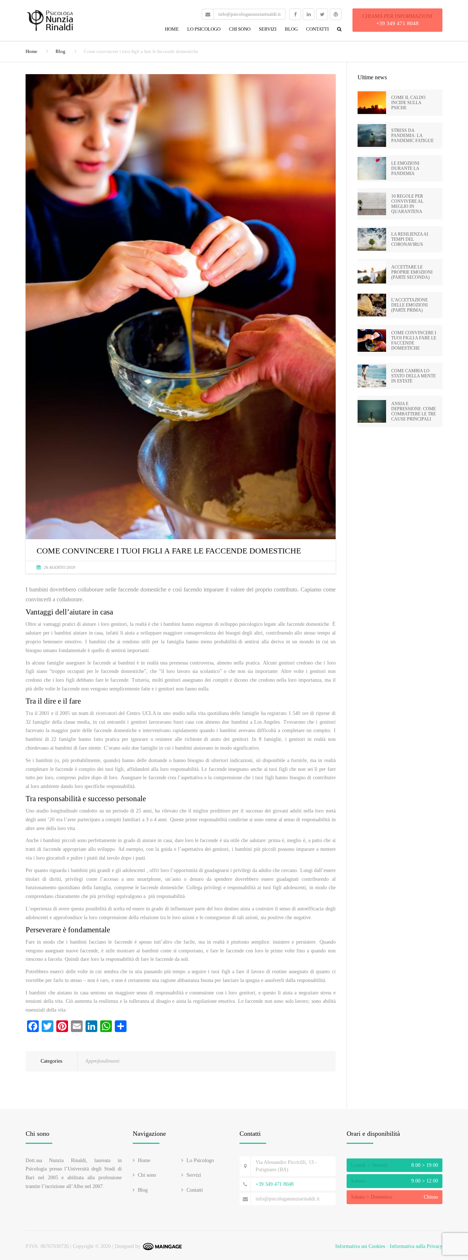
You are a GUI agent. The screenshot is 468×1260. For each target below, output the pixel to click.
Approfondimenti (102, 1061)
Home (172, 29)
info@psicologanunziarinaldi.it (288, 1199)
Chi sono (239, 29)
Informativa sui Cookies (360, 1246)
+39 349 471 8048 (397, 23)
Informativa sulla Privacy (416, 1246)
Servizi (267, 29)
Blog (291, 29)
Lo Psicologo (203, 29)
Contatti (317, 29)
